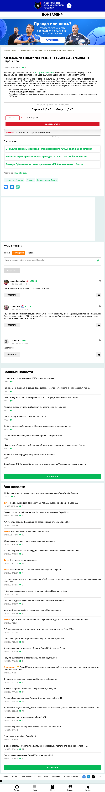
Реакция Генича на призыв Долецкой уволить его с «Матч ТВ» (34, 698)
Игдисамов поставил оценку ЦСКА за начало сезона (29, 378)
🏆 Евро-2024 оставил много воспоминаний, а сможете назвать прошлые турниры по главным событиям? (51, 668)
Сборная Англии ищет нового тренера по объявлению (29, 541)
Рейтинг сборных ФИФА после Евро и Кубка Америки (32, 570)
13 (23, 535)
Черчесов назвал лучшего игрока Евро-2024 (25, 717)
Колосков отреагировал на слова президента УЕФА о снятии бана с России (46, 156)
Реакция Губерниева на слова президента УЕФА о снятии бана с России (44, 164)
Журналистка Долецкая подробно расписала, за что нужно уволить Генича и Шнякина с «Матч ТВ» (51, 708)
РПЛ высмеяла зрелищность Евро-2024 (26, 531)
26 (23, 711)
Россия (30, 180)
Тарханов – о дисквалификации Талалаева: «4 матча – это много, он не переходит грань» (47, 388)
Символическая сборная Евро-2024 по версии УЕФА (28, 755)
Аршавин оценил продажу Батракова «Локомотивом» (29, 455)
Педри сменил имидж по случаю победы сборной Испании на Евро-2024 (41, 503)
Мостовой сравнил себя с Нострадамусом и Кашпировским (32, 610)
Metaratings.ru (20, 173)
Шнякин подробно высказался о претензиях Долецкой (30, 689)
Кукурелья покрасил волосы (21, 560)
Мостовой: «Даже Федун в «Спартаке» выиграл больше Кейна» (34, 600)
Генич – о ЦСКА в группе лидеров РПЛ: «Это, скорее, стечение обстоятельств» (41, 397)
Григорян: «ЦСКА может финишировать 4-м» (25, 417)
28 (23, 701)
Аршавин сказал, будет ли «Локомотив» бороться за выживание (35, 407)
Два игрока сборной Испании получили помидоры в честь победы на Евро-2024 (46, 619)
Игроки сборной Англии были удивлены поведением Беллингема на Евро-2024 (41, 551)
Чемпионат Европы (14, 180)
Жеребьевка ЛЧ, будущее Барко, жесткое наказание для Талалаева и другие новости (45, 464)
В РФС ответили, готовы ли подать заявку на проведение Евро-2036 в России (41, 493)
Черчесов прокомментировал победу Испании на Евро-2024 (32, 727)
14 (23, 692)
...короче (14, 340)
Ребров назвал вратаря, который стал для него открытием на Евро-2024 (39, 629)
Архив (5, 777)
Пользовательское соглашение (35, 777)
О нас (14, 777)
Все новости (52, 476)
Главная (7, 50)
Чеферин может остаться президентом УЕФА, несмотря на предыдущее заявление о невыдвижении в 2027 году (52, 580)
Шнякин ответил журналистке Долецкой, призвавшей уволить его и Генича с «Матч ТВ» (46, 746)
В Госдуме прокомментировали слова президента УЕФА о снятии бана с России (49, 148)
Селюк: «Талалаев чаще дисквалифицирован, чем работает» (33, 436)
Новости (15, 50)
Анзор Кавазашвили (44, 72)
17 (23, 749)
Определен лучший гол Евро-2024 (20, 736)
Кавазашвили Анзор (47, 180)
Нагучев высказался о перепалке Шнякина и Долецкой (30, 658)
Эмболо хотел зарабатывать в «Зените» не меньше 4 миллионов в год (37, 426)
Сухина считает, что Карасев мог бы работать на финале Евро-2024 (36, 512)
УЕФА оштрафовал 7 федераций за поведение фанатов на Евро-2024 (37, 522)
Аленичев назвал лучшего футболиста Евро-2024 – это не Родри (34, 648)
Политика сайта (71, 777)
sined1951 (15, 306)
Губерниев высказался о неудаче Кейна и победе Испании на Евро (35, 591)
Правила (56, 777)
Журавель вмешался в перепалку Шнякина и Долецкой (30, 679)
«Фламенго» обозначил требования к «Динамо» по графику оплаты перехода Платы (44, 445)
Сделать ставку (52, 124)
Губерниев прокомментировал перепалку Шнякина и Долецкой (34, 639)
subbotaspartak (17, 281)
